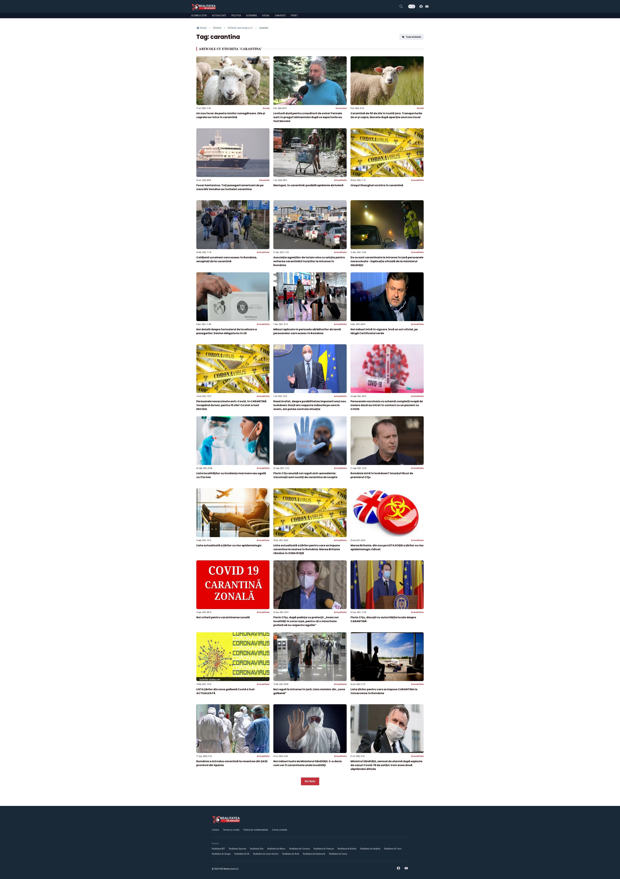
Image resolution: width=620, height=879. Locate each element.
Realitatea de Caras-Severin (265, 854)
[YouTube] (427, 6)
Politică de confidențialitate (255, 829)
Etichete (217, 27)
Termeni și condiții (231, 829)
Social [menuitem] (266, 15)
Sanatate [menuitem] (280, 15)
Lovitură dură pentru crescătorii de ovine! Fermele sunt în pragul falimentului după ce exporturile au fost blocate (307, 117)
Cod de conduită (279, 829)
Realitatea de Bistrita (347, 848)
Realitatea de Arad (290, 854)
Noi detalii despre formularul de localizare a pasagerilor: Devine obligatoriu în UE (226, 331)
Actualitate (340, 180)
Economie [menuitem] (251, 15)
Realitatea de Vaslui (338, 854)
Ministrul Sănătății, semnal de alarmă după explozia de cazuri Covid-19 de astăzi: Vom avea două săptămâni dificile (386, 765)
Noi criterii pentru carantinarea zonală (223, 617)
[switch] (411, 6)
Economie (341, 108)
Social (266, 108)
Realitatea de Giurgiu (221, 854)
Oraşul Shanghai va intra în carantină (377, 185)
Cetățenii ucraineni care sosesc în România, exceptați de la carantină (226, 259)
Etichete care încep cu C (240, 27)
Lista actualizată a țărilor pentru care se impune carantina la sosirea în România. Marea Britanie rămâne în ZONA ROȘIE (306, 549)
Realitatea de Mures (276, 848)
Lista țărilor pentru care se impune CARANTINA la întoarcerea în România (384, 691)
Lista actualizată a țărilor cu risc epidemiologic (229, 545)
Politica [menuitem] (236, 15)
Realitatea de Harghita (370, 848)
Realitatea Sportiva (237, 848)
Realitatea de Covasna (299, 848)
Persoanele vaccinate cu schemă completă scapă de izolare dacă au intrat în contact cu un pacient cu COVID (387, 405)
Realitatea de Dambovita (314, 854)
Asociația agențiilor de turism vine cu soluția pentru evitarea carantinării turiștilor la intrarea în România (309, 261)
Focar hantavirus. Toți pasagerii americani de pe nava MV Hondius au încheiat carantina (230, 187)
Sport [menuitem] (294, 15)
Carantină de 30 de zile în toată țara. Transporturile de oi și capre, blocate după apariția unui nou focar (386, 115)
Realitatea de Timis (393, 848)
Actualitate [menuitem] (219, 15)
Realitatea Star (257, 848)
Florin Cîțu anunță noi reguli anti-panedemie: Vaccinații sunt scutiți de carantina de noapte (305, 475)
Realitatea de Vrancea (324, 848)
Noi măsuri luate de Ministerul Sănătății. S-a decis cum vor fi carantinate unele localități (307, 763)
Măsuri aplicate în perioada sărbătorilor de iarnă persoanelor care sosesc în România (307, 331)
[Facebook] (421, 6)
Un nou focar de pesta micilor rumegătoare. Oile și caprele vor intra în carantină (230, 115)
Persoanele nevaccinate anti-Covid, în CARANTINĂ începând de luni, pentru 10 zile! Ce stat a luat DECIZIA (231, 405)
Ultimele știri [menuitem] (199, 15)
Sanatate (264, 180)
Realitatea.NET (218, 848)
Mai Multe (310, 781)
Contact (215, 829)
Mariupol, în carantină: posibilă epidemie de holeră (308, 185)
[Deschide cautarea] (401, 6)
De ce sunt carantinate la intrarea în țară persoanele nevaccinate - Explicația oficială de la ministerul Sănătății (387, 261)
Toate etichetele (413, 37)
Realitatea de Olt (241, 854)
